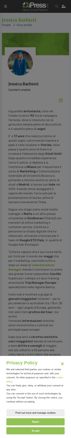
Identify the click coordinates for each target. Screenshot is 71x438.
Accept (35, 430)
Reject (35, 421)
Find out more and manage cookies (35, 412)
